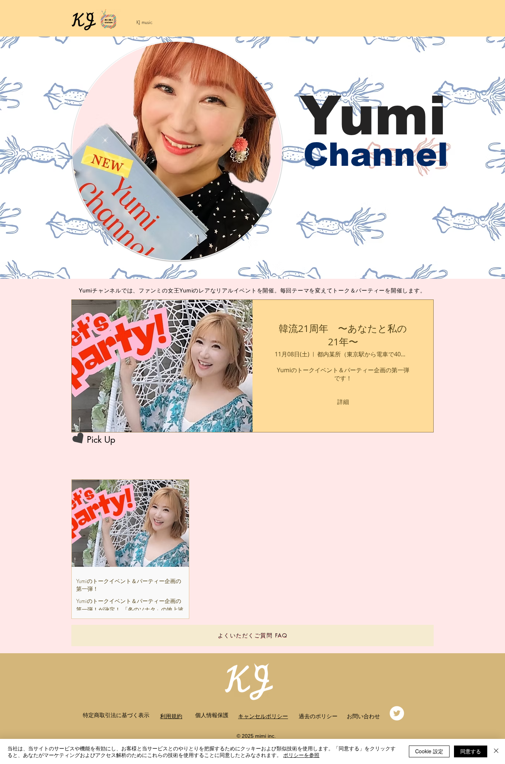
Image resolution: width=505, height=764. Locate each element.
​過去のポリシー (318, 716)
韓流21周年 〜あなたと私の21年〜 (343, 335)
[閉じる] (496, 751)
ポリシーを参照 (301, 754)
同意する (470, 751)
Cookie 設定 (429, 751)
